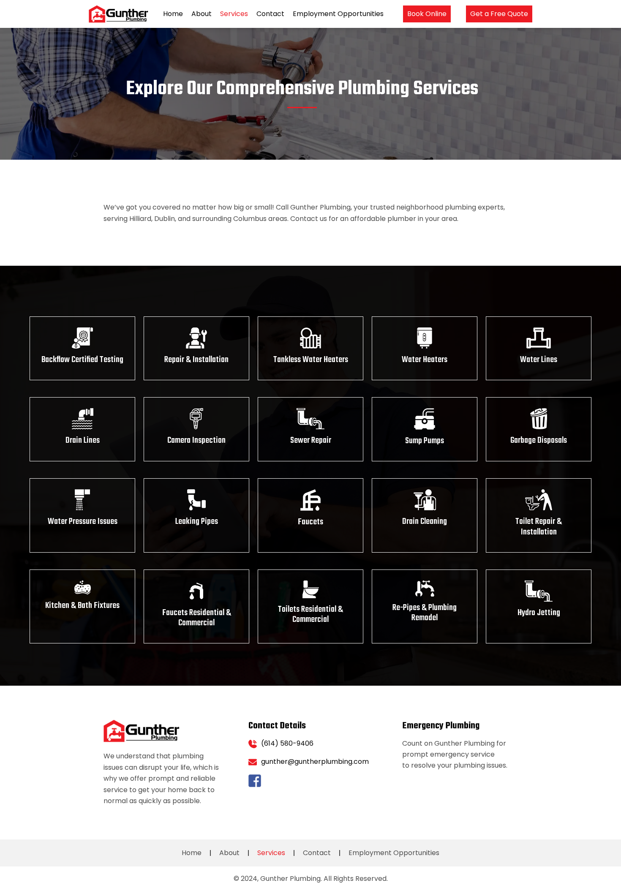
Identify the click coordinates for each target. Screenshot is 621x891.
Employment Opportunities (338, 14)
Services (234, 14)
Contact (270, 14)
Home (173, 14)
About (201, 14)
